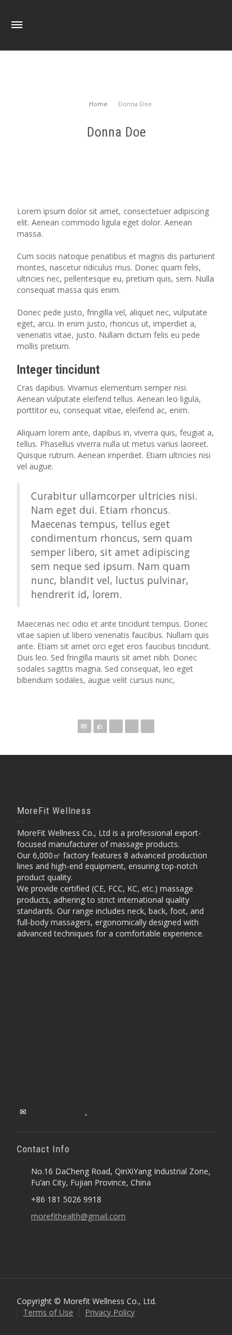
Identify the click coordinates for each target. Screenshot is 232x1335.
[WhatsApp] (102, 1112)
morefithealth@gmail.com (78, 1216)
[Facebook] (116, 726)
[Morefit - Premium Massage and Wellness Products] (116, 24)
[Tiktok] (118, 1112)
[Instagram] (71, 1112)
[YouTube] (86, 1112)
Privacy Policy (110, 1312)
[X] (100, 726)
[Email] (84, 726)
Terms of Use (48, 1312)
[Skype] (147, 726)
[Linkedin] (132, 726)
